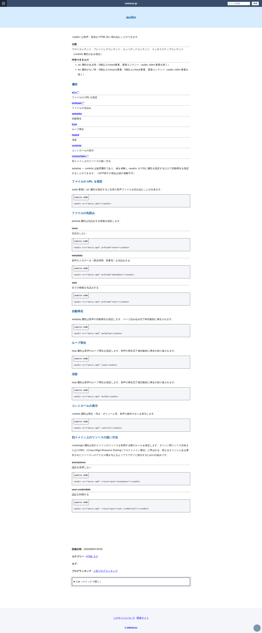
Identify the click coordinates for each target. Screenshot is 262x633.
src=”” (75, 92)
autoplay (77, 113)
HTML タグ (92, 556)
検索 (255, 3)
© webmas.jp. (131, 627)
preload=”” (78, 103)
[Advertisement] (131, 529)
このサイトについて (124, 618)
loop (74, 124)
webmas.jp (131, 3)
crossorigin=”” (80, 156)
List (78, 581)
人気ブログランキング (105, 571)
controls (76, 145)
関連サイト (143, 618)
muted (75, 135)
